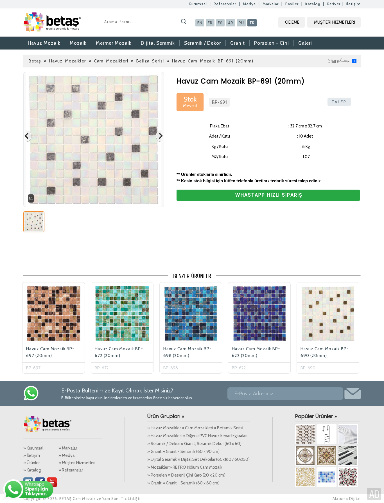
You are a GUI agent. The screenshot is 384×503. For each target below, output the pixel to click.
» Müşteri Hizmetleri (76, 462)
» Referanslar (70, 470)
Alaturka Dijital (347, 498)
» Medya (66, 455)
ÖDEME (292, 22)
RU (241, 23)
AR (230, 23)
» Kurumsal (33, 448)
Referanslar (225, 3)
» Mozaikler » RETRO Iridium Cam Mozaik (184, 467)
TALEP (339, 101)
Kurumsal (198, 3)
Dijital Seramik (158, 43)
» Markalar (67, 448)
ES (220, 23)
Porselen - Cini (271, 43)
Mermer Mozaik (114, 43)
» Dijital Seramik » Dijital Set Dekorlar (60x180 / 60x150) (198, 459)
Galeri (305, 43)
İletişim (353, 3)
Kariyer (333, 3)
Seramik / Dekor (202, 43)
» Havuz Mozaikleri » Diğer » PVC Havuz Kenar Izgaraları (197, 435)
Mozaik (78, 43)
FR (210, 23)
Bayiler (292, 3)
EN (199, 23)
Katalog (312, 3)
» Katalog (32, 470)
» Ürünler (31, 462)
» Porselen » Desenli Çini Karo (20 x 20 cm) (186, 475)
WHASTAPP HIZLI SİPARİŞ (268, 195)
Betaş (34, 61)
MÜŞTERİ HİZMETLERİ (334, 22)
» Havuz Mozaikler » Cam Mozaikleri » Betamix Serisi (195, 427)
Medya (249, 3)
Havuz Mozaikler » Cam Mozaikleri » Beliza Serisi (106, 61)
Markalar (271, 3)
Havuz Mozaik (44, 43)
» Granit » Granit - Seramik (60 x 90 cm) (183, 451)
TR (252, 23)
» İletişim (31, 455)
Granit (237, 43)
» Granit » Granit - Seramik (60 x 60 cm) (183, 483)
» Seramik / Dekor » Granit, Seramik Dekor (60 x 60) (194, 443)
